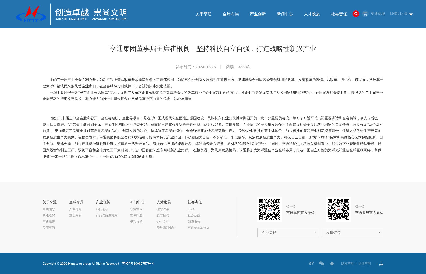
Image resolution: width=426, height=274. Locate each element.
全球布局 (231, 14)
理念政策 (163, 209)
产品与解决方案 (107, 215)
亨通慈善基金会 (198, 227)
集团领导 (49, 209)
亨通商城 (378, 14)
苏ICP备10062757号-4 (138, 263)
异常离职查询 (166, 227)
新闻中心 (285, 14)
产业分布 (75, 209)
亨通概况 (49, 215)
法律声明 (364, 263)
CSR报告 (194, 221)
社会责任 (339, 14)
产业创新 (258, 14)
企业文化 (163, 221)
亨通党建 (49, 221)
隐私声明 (347, 263)
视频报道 (136, 221)
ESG (191, 209)
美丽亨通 (49, 227)
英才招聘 (163, 215)
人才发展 (312, 14)
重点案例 (75, 215)
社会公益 (194, 215)
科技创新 (102, 209)
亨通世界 (136, 209)
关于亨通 (204, 14)
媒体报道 (136, 215)
